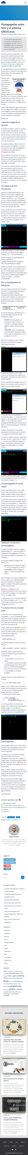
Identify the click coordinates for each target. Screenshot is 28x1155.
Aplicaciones (11, 817)
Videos (6, 963)
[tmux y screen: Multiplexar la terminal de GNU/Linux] (14, 1104)
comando (6, 973)
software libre (11, 992)
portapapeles (15, 819)
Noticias (6, 948)
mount (10, 981)
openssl (9, 983)
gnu (14, 976)
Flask (9, 976)
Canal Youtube (12, 1149)
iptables (18, 978)
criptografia (12, 973)
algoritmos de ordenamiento (14, 971)
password (13, 983)
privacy (19, 983)
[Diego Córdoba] (14, 829)
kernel (21, 978)
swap (20, 991)
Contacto (21, 1146)
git (12, 975)
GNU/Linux (8, 75)
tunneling (15, 993)
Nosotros (6, 1146)
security (19, 989)
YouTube (8, 865)
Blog (17, 1142)
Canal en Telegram (10, 859)
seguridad (6, 991)
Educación (6, 936)
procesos (6, 986)
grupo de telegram (6, 62)
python (12, 989)
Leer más (13, 1053)
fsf (11, 975)
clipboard (8, 819)
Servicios (23, 1142)
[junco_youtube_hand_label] (19, 85)
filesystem (5, 975)
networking (17, 981)
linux (6, 981)
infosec (6, 978)
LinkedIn (8, 868)
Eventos (14, 1146)
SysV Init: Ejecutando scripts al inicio (12, 903)
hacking (21, 976)
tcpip (8, 993)
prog (9, 986)
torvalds (11, 993)
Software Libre (7, 960)
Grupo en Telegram (10, 862)
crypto (18, 973)
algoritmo (6, 971)
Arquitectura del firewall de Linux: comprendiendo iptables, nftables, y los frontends (13, 914)
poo (17, 983)
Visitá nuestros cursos (9, 803)
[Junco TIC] (4, 3)
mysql (13, 981)
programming (6, 989)
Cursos (11, 1142)
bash (21, 971)
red (16, 989)
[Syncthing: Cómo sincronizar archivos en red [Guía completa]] (14, 1026)
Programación (7, 951)
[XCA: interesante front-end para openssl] (14, 1065)
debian (21, 973)
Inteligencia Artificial (9, 942)
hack (17, 976)
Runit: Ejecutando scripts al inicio (11, 900)
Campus (5, 1142)
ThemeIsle (20, 1153)
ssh (16, 992)
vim (20, 819)
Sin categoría (7, 957)
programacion (16, 986)
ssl (18, 991)
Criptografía (7, 933)
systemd (5, 993)
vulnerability (6, 995)
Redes (5, 954)
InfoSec (6, 939)
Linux (18, 817)
